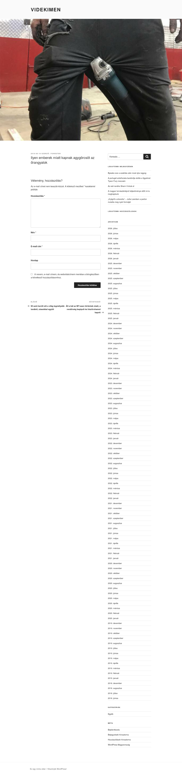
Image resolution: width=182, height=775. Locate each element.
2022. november (115, 448)
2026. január (113, 258)
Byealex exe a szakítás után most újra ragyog (127, 173)
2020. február (113, 613)
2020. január (113, 618)
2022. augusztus (115, 463)
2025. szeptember (115, 278)
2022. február (113, 493)
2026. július (113, 228)
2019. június (113, 653)
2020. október (114, 573)
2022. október (114, 453)
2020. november (115, 568)
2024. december (115, 323)
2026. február (113, 253)
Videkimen (46, 9)
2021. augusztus (115, 523)
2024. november (115, 328)
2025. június (113, 293)
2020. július (113, 588)
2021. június (113, 533)
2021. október (114, 513)
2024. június (113, 353)
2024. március (114, 368)
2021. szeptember (115, 518)
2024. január (113, 378)
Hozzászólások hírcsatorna (119, 739)
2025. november (115, 268)
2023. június (113, 413)
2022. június (113, 473)
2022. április (113, 483)
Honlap (34, 260)
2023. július (113, 408)
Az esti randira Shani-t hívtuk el (121, 186)
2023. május (113, 418)
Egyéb (110, 714)
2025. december (115, 263)
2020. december (115, 563)
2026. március (114, 248)
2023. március (114, 428)
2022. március (114, 488)
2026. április (113, 243)
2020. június (113, 593)
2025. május (113, 298)
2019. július (113, 648)
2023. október (114, 393)
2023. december (115, 383)
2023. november (115, 388)
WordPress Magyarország (119, 744)
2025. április (113, 303)
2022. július (113, 468)
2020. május (113, 598)
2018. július (113, 693)
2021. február (113, 553)
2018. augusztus (115, 688)
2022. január (113, 498)
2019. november (115, 628)
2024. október (114, 333)
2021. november (115, 508)
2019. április (113, 663)
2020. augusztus (115, 583)
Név (33, 232)
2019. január (113, 678)
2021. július (113, 528)
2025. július (113, 288)
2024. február (113, 373)
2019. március (114, 668)
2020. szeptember (115, 578)
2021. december (115, 503)
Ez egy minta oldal (37, 769)
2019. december (115, 623)
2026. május (113, 238)
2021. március (114, 548)
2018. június (113, 698)
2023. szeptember (115, 398)
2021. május (113, 538)
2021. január (113, 558)
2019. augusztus (115, 643)
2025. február (113, 313)
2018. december (115, 683)
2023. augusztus (115, 403)
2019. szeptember (115, 638)
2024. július (113, 348)
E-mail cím (37, 246)
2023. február (113, 433)
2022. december (115, 443)
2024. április (113, 363)
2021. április (113, 543)
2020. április (113, 603)
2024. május (113, 358)
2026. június (113, 233)
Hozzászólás (38, 195)
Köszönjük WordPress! (57, 769)
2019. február (113, 673)
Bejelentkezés (114, 729)
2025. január (113, 318)
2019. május (113, 658)
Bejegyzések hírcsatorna (118, 734)
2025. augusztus (115, 283)
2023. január (113, 438)
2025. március (114, 308)
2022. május (113, 478)
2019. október (114, 633)
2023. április (113, 423)
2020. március (114, 608)
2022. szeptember (115, 458)
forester (56, 154)
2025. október (114, 273)
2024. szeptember (115, 338)
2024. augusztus (115, 343)
